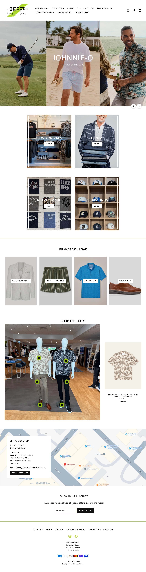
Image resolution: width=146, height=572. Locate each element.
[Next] (139, 106)
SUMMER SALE (81, 12)
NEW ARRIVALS (42, 8)
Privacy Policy (67, 564)
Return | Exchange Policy (100, 529)
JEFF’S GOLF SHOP (85, 8)
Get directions (20, 473)
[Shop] (49, 141)
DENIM (70, 8)
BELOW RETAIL (65, 12)
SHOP (73, 70)
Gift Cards (38, 529)
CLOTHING (57, 8)
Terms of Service (78, 564)
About (49, 529)
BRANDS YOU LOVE (44, 12)
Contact (59, 529)
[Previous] (133, 106)
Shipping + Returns (75, 529)
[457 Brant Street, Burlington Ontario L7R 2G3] (73, 457)
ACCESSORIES (103, 8)
